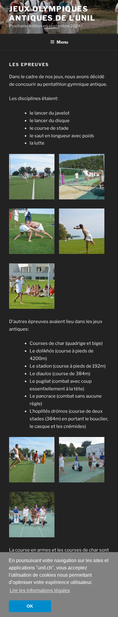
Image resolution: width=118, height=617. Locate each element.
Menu (62, 42)
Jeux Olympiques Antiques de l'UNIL (52, 13)
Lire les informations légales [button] (40, 590)
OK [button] (30, 606)
